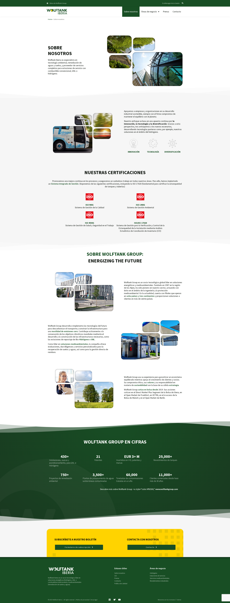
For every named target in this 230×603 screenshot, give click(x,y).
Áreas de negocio (149, 11)
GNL (93, 339)
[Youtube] (119, 599)
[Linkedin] (109, 599)
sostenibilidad (140, 385)
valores (150, 382)
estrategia (174, 385)
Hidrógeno (84, 339)
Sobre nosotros (131, 11)
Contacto (177, 11)
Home (50, 19)
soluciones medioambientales (74, 344)
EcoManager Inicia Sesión (171, 3)
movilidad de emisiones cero (65, 331)
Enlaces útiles (120, 568)
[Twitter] (114, 599)
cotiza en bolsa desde (148, 389)
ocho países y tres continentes (141, 296)
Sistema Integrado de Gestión (64, 183)
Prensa (166, 11)
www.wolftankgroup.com (166, 489)
